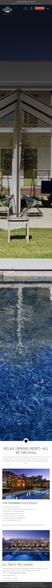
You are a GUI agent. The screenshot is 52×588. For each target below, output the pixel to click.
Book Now (39, 8)
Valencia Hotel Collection (26, 1)
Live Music (31, 9)
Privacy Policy (15, 586)
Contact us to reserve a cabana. (17, 572)
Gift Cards (25, 9)
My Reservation (40, 10)
